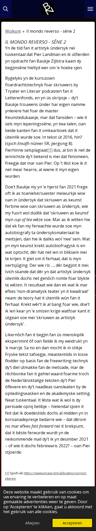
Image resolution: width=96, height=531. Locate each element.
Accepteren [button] (72, 523)
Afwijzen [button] (32, 523)
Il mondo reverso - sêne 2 (50, 31)
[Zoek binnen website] (5, 9)
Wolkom (13, 31)
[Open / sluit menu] (90, 9)
